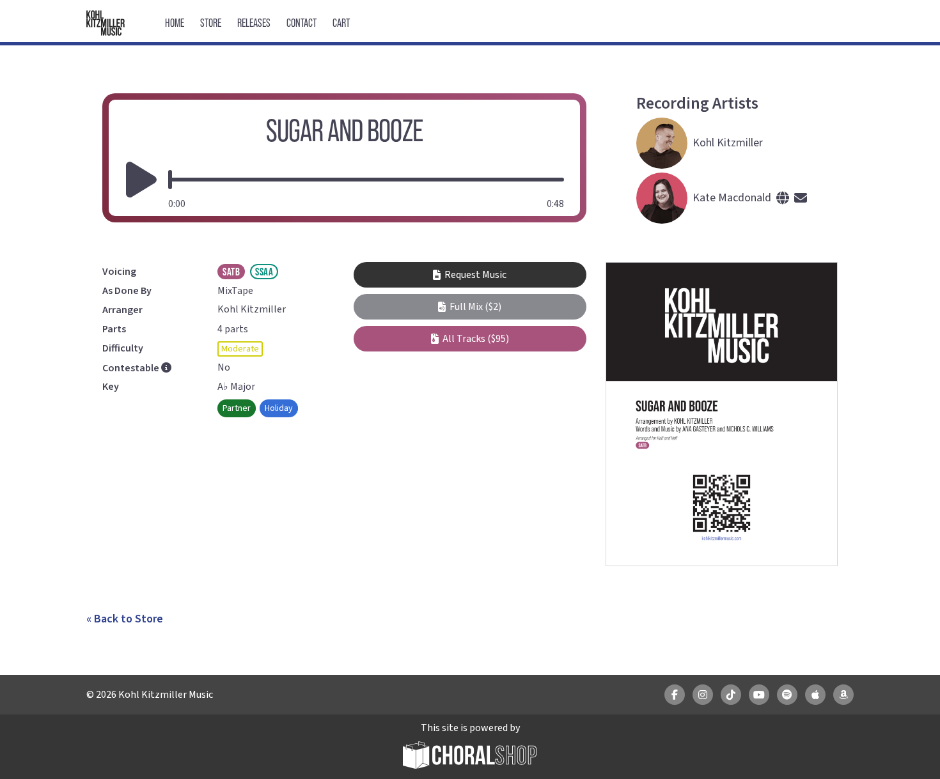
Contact (301, 22)
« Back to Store (124, 619)
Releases (253, 22)
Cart (341, 22)
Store (210, 22)
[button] (470, 307)
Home (174, 22)
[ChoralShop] (470, 757)
